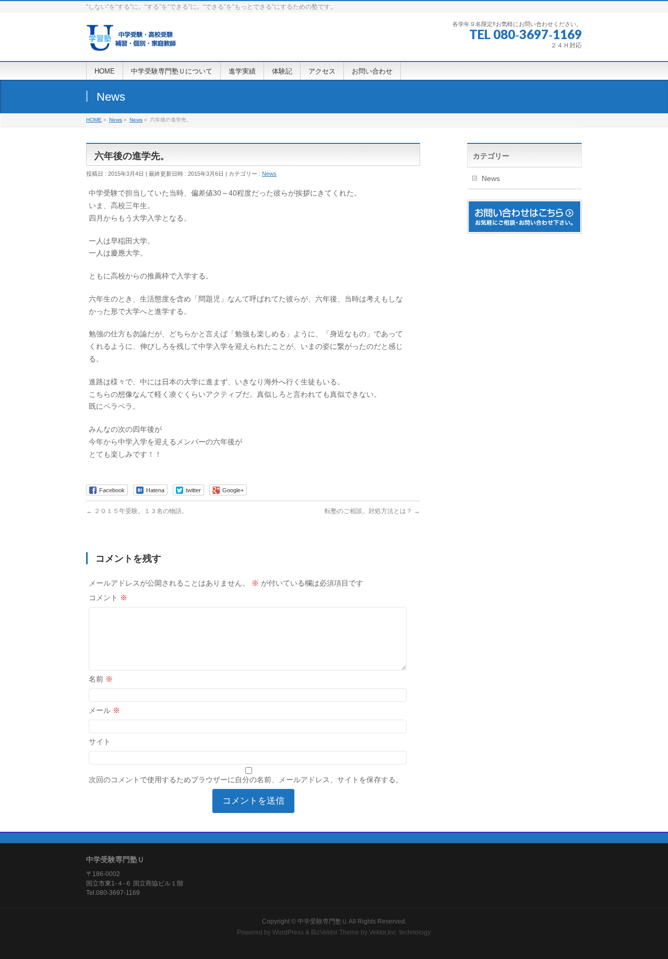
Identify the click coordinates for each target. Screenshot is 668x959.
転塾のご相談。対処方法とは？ (372, 511)
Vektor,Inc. (383, 932)
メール (104, 710)
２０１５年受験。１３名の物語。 (137, 511)
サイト (100, 741)
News (269, 174)
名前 (101, 679)
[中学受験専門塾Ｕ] (132, 41)
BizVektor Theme (335, 932)
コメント (108, 597)
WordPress (288, 932)
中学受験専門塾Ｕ (322, 921)
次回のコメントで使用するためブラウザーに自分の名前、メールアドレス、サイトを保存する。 (246, 779)
